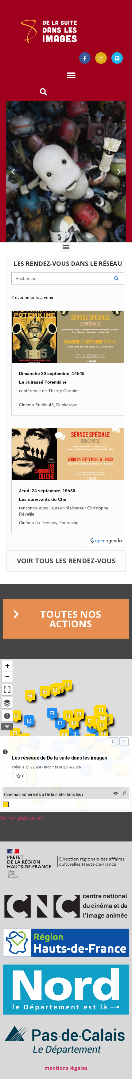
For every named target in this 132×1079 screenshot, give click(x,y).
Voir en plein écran (21, 817)
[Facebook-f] (85, 58)
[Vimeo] (117, 58)
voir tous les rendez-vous (66, 560)
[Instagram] (101, 58)
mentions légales (66, 1068)
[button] (71, 76)
